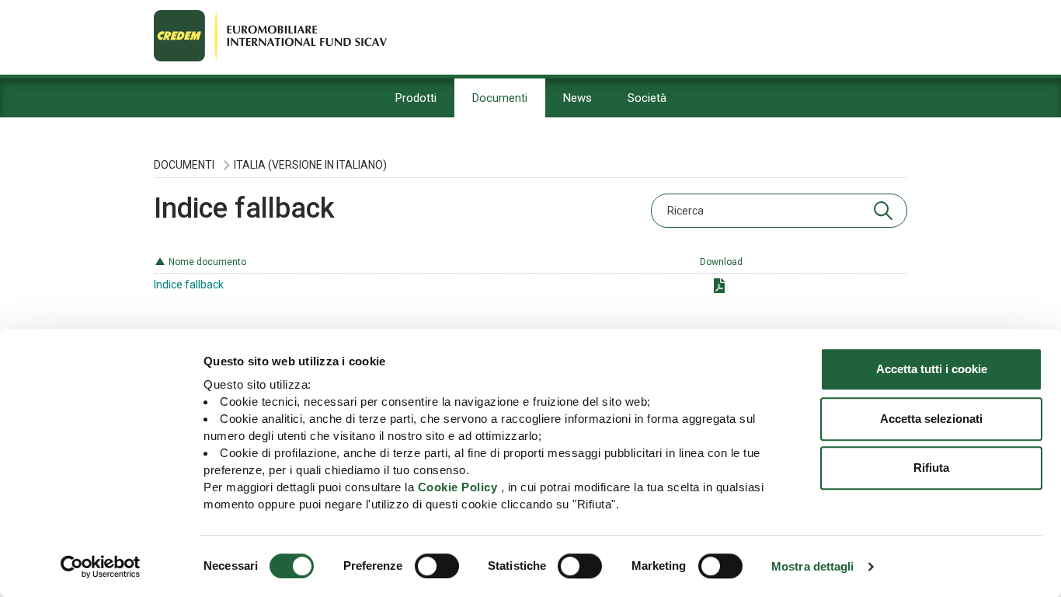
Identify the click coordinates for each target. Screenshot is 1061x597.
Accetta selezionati (931, 418)
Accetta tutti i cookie (931, 368)
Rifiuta (931, 467)
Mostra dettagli (812, 566)
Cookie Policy (458, 487)
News (577, 98)
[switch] (437, 565)
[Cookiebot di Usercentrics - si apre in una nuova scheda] (101, 566)
